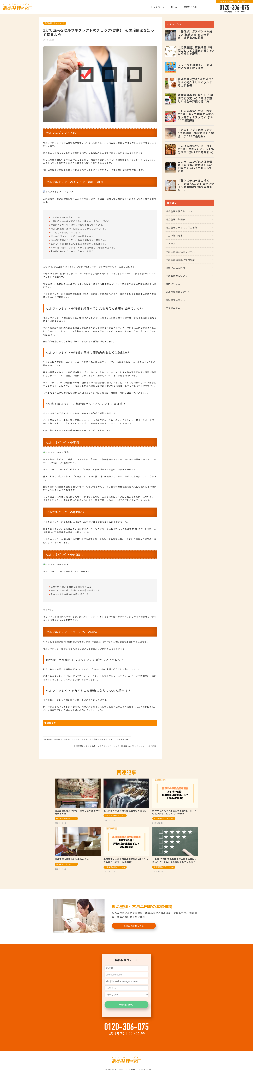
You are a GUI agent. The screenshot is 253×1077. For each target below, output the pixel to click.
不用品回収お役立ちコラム (180, 251)
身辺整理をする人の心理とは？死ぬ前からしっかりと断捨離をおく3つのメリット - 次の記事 (115, 746)
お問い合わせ (190, 6)
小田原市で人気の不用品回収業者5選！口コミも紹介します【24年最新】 (126, 861)
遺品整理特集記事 (175, 219)
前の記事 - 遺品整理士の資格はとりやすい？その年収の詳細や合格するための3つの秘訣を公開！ (87, 739)
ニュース (170, 243)
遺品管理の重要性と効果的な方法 (72, 859)
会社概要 (130, 1069)
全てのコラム (173, 307)
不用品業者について (177, 275)
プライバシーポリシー (112, 1069)
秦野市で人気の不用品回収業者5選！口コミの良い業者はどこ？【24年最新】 (174, 812)
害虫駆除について (175, 299)
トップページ (158, 6)
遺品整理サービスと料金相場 (181, 227)
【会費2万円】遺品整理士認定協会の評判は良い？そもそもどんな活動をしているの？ (174, 861)
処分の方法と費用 (175, 267)
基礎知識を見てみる (134, 925)
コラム (174, 6)
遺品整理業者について (178, 291)
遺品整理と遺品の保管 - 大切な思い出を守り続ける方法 (77, 812)
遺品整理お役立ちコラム (55, 23)
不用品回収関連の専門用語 (180, 259)
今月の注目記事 (174, 235)
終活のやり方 (173, 283)
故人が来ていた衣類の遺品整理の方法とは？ (126, 810)
